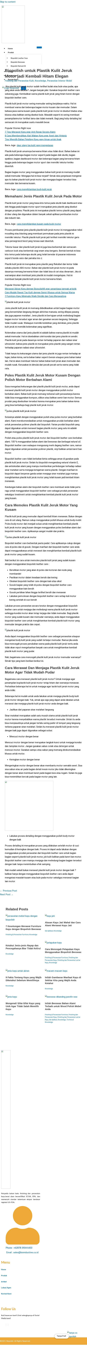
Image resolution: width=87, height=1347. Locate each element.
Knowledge (40, 80)
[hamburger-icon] (39, 47)
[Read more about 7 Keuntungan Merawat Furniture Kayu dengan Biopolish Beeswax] (24, 919)
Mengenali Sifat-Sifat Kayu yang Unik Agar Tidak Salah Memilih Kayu (23, 1006)
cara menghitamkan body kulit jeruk (34, 189)
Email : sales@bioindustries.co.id (22, 1252)
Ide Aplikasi (49, 931)
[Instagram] (8, 1324)
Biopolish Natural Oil (18, 66)
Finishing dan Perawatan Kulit (19, 80)
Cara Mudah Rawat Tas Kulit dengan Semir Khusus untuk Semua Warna (40, 292)
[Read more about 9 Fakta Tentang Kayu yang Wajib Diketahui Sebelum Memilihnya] (17, 971)
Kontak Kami (6, 1294)
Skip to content (8, 1)
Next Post (6, 894)
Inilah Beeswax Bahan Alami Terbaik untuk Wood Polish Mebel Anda (63, 1006)
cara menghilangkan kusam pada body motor (39, 224)
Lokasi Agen (6, 1288)
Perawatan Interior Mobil (59, 80)
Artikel (4, 1282)
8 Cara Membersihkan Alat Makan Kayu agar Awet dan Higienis (36, 135)
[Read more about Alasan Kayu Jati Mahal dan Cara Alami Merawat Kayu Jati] (50, 916)
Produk (11, 53)
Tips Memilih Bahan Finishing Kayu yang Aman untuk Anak (33, 139)
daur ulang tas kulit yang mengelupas (35, 145)
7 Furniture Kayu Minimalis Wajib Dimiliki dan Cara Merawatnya (35, 296)
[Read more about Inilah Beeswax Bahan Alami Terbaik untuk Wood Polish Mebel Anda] (61, 996)
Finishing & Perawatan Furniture (17, 934)
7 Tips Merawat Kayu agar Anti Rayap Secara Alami (30, 132)
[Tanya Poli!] (74, 1338)
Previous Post (8, 890)
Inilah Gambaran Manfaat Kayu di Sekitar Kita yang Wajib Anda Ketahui (63, 980)
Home (10, 49)
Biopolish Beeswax (18, 62)
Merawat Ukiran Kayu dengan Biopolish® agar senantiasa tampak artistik (40, 288)
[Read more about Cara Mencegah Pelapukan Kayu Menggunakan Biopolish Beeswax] (53, 942)
